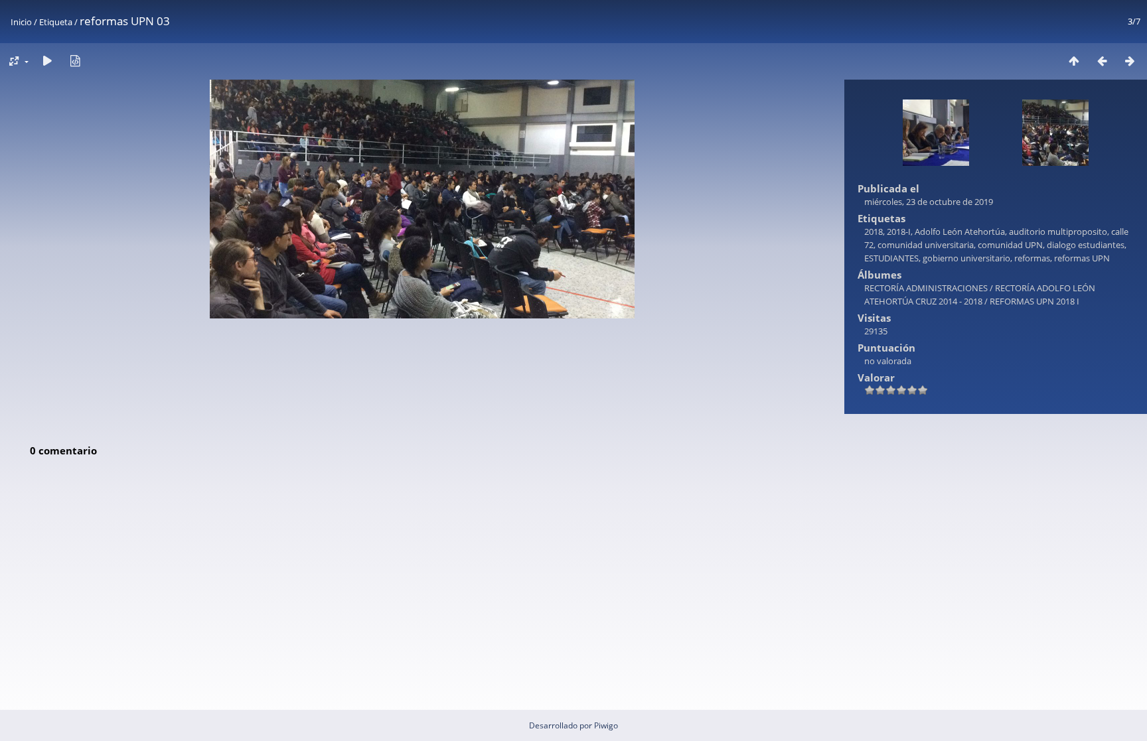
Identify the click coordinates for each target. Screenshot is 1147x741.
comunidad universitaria (926, 245)
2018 (873, 231)
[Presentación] (47, 60)
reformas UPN (1082, 258)
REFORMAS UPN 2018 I (1034, 301)
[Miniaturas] (1074, 60)
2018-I (899, 231)
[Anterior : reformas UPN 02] (1102, 60)
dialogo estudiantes (1085, 245)
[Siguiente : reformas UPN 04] (1130, 60)
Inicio (21, 22)
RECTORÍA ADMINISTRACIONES (926, 288)
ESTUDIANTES (891, 258)
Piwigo (606, 725)
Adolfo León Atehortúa (960, 231)
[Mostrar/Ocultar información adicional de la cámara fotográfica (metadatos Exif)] (75, 60)
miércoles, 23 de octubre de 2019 (928, 202)
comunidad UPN (1010, 245)
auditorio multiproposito (1058, 231)
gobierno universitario (966, 258)
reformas (1032, 258)
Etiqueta (55, 22)
